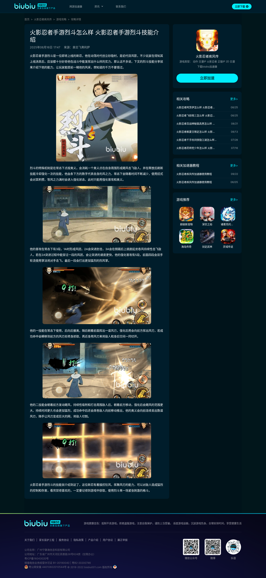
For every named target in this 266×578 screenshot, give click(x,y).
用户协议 (108, 540)
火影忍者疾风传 (43, 19)
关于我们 (29, 540)
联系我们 (121, 6)
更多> (234, 99)
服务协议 (64, 540)
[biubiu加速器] (34, 6)
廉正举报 (122, 540)
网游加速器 (75, 6)
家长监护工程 (46, 540)
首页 (26, 19)
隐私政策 (78, 540)
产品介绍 (93, 540)
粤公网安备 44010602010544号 (47, 566)
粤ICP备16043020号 (36, 558)
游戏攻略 (61, 19)
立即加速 (207, 78)
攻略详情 (76, 19)
